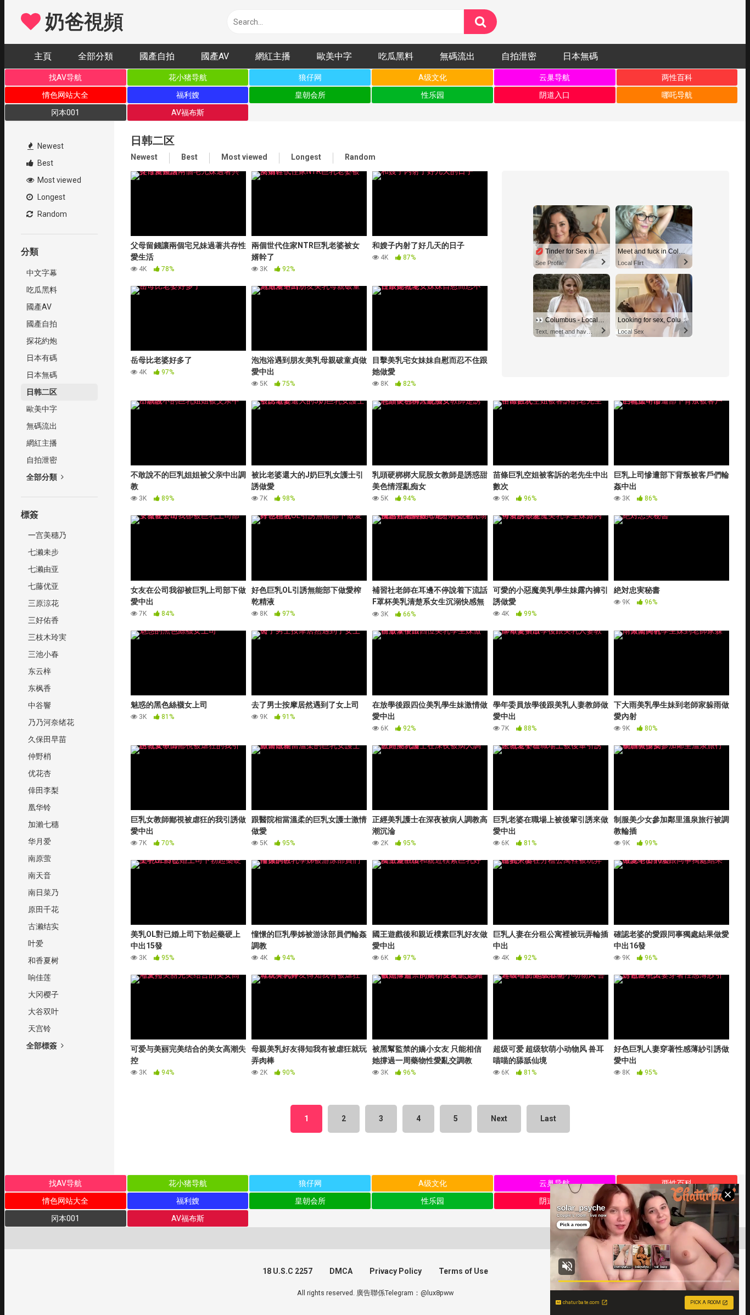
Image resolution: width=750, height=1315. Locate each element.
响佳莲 (38, 977)
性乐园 (432, 95)
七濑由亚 (42, 569)
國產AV (215, 56)
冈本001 (65, 112)
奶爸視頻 (82, 21)
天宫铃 (38, 1028)
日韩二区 (41, 391)
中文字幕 (41, 272)
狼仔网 (310, 77)
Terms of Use (463, 1271)
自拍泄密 (518, 56)
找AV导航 (65, 77)
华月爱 (38, 841)
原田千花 (42, 909)
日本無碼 (580, 56)
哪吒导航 (677, 95)
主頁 (43, 56)
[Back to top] (713, 1282)
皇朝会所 (310, 95)
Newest (50, 146)
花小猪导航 (188, 77)
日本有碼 (41, 357)
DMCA (340, 1271)
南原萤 (38, 858)
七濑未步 (42, 552)
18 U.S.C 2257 (287, 1271)
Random (51, 214)
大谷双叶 (42, 1011)
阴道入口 (554, 95)
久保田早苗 (46, 739)
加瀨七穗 (42, 824)
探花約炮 (41, 340)
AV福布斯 (187, 112)
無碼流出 (457, 56)
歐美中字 (334, 56)
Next (499, 1118)
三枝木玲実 (46, 637)
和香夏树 (42, 960)
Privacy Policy (396, 1271)
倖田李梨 (42, 790)
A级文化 (432, 77)
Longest (50, 197)
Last (548, 1118)
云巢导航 (554, 77)
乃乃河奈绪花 (50, 722)
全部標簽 (42, 1045)
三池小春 (42, 654)
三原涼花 (42, 603)
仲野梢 (38, 756)
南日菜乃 (42, 892)
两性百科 (677, 77)
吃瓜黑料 (395, 56)
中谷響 (38, 705)
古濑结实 (42, 926)
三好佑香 (42, 620)
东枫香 (38, 688)
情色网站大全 (65, 95)
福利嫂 (187, 95)
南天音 (38, 875)
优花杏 (38, 773)
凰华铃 (38, 807)
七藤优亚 (42, 586)
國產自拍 (157, 56)
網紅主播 (272, 56)
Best (44, 163)
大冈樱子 (42, 994)
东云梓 (38, 671)
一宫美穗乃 (46, 535)
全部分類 (95, 56)
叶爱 (34, 943)
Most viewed (58, 180)
